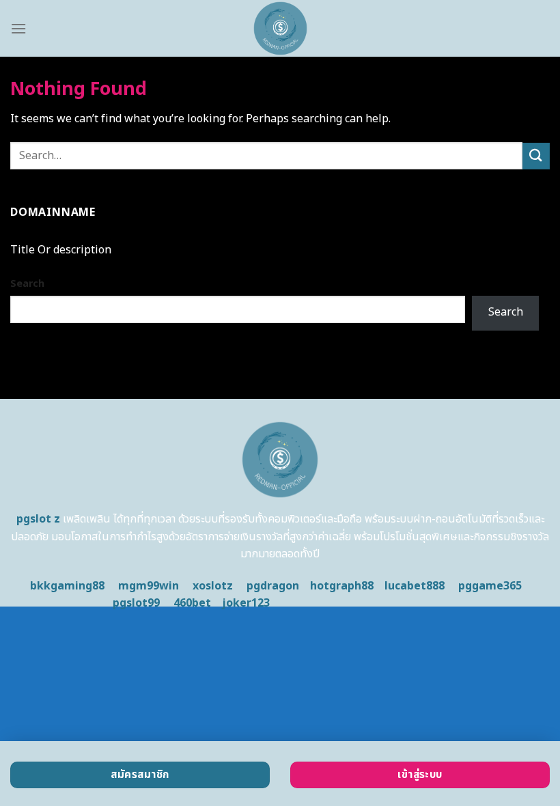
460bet (192, 603)
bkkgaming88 (67, 586)
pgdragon (273, 586)
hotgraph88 (342, 586)
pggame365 (490, 586)
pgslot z (38, 519)
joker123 (246, 603)
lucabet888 (414, 586)
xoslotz (213, 586)
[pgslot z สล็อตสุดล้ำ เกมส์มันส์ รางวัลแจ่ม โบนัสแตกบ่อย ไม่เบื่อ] (280, 28)
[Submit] (536, 156)
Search (27, 284)
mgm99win (148, 586)
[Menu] (18, 28)
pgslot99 (136, 603)
